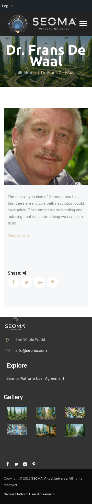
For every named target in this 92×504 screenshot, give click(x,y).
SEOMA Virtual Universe (49, 478)
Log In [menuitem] (7, 6)
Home (29, 72)
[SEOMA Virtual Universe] (44, 24)
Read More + (19, 236)
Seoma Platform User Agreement (35, 378)
